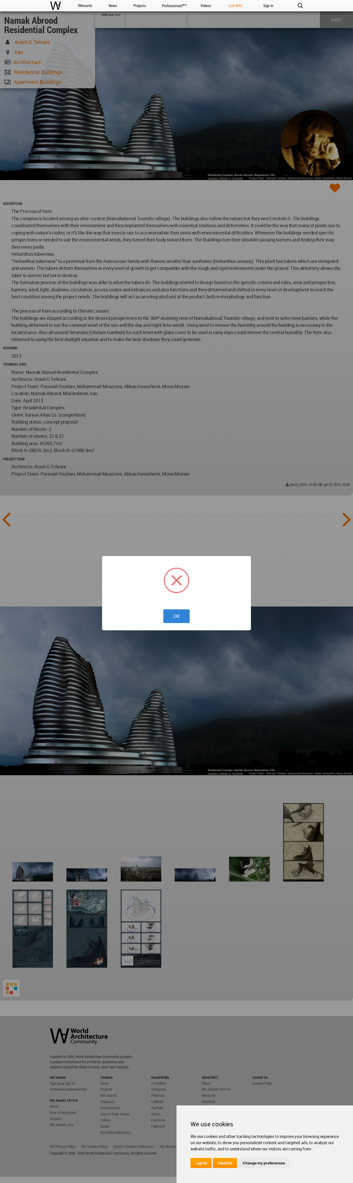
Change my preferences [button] (264, 1163)
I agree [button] (201, 1163)
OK (176, 616)
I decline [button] (225, 1163)
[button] (300, 5)
